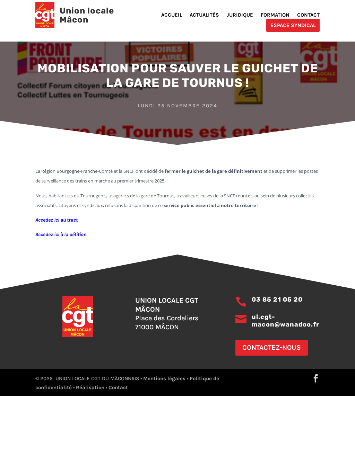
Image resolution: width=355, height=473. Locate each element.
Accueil (171, 15)
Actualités (204, 15)
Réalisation (90, 387)
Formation (275, 15)
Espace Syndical (292, 25)
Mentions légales (164, 378)
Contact (308, 15)
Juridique (240, 15)
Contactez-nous (271, 347)
